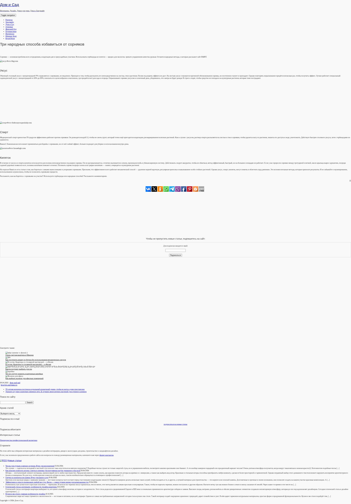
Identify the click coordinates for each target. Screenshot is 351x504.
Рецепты (8, 20)
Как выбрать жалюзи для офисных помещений (24, 378)
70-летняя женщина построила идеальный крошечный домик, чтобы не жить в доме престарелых (45, 389)
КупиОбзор (10, 38)
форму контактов (107, 455)
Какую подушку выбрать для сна (18, 369)
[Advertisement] (175, 100)
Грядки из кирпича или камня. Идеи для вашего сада (26, 477)
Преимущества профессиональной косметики (18, 440)
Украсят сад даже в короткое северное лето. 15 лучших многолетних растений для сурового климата (46, 391)
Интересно (9, 34)
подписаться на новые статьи (175, 424)
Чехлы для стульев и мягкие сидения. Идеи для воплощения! (30, 466)
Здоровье (9, 27)
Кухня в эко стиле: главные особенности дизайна (25, 494)
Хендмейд (9, 22)
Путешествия (10, 31)
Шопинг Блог (11, 36)
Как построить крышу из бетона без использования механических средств (35, 360)
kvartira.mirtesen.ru (9, 385)
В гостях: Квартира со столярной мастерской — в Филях (28, 364)
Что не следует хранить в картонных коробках (24, 374)
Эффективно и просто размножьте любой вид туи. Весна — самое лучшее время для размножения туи (47, 482)
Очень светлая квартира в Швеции (19, 355)
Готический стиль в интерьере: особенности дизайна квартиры (31, 487)
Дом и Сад (9, 24)
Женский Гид (10, 29)
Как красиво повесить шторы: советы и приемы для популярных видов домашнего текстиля (42, 470)
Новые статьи (14, 460)
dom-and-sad (15, 383)
